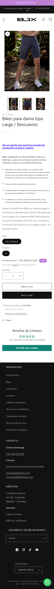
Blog (8, 382)
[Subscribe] (44, 538)
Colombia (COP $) (25, 569)
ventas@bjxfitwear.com (18, 472)
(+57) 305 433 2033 (15, 453)
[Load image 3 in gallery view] (40, 104)
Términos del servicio (16, 423)
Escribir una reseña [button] (27, 348)
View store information (16, 313)
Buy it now (27, 295)
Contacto (10, 395)
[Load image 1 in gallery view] (13, 104)
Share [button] (8, 320)
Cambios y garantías (16, 402)
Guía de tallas (12, 375)
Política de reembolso (16, 429)
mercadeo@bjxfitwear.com (19, 477)
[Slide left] (3, 104)
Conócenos (11, 388)
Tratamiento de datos (16, 416)
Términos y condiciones (17, 409)
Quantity (6, 270)
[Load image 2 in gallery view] (27, 104)
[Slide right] (50, 104)
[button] (3, 19)
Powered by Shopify (32, 583)
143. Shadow (11, 241)
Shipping (15, 265)
